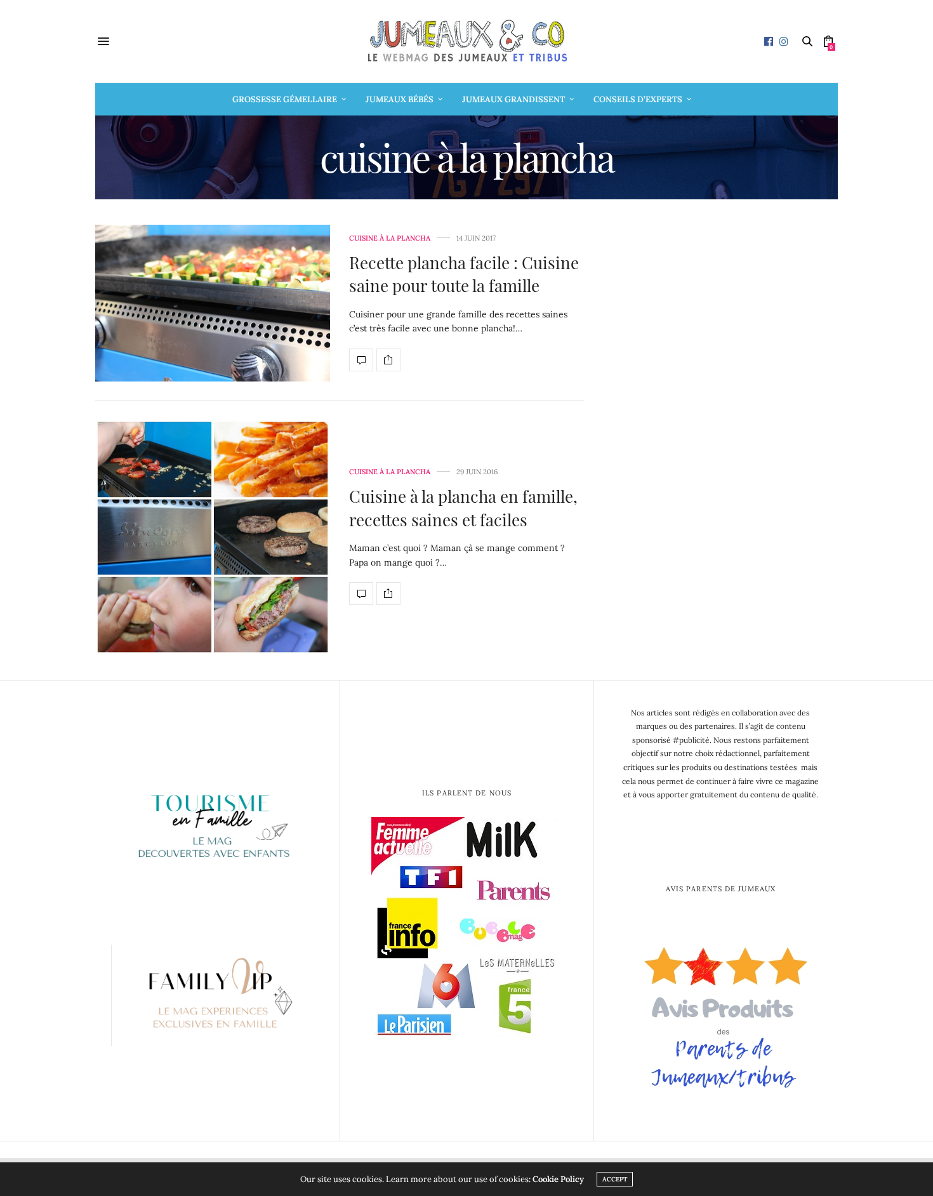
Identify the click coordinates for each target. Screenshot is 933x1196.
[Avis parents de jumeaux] (720, 1013)
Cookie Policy (558, 1179)
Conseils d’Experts (637, 99)
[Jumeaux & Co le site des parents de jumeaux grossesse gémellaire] (466, 41)
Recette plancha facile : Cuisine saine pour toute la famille (464, 273)
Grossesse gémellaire (284, 99)
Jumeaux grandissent (513, 99)
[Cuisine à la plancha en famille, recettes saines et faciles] (212, 537)
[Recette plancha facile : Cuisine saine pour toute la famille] (212, 303)
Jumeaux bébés (399, 99)
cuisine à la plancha (389, 238)
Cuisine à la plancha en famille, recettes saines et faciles (463, 507)
